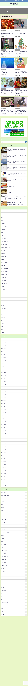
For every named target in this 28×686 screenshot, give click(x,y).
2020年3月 (3, 406)
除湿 (2, 232)
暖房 (13, 504)
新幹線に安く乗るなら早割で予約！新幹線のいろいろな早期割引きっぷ (16, 150)
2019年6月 (3, 424)
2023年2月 (3, 360)
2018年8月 (3, 452)
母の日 (3, 265)
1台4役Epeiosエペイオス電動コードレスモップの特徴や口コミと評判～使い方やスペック (16, 197)
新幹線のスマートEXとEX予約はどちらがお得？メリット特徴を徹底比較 (16, 162)
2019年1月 (3, 436)
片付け (2, 220)
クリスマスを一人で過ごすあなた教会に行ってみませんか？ (7, 53)
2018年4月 (3, 464)
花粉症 (2, 295)
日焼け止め (3, 308)
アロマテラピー (4, 323)
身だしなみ (3, 277)
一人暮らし (3, 289)
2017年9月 (3, 485)
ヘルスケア (3, 292)
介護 (2, 329)
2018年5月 (3, 461)
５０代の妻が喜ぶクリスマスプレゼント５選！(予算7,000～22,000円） (7, 112)
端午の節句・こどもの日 (7, 262)
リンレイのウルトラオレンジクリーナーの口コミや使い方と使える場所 (16, 156)
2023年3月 (3, 357)
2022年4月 (3, 384)
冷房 (13, 581)
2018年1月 (3, 473)
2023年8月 (3, 348)
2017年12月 (3, 476)
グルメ (2, 210)
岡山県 (3, 317)
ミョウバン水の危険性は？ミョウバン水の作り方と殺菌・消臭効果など (16, 186)
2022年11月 (3, 366)
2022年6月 (3, 378)
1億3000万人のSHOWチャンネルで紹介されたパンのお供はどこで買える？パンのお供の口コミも (16, 203)
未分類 (2, 332)
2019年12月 (3, 415)
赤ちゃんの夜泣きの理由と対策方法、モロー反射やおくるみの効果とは (16, 174)
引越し (2, 286)
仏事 (2, 326)
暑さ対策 (3, 302)
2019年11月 (3, 418)
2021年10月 (3, 397)
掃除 (2, 217)
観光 (2, 314)
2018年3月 (3, 467)
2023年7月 (3, 351)
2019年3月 (3, 430)
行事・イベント (4, 241)
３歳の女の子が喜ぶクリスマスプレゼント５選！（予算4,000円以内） (21, 92)
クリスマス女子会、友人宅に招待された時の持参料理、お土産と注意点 (7, 33)
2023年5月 (3, 354)
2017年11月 (3, 479)
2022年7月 (3, 375)
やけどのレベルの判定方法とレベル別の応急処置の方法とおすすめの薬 (16, 168)
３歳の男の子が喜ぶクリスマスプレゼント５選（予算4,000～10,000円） (21, 33)
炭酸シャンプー (4, 283)
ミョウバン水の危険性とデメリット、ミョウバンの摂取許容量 (16, 180)
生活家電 (3, 229)
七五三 (3, 253)
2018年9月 (3, 449)
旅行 (2, 235)
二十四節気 (3, 238)
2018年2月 (3, 470)
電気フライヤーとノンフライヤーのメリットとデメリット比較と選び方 (16, 192)
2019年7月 (3, 421)
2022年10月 (3, 369)
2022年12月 (3, 363)
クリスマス (4, 274)
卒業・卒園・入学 (6, 247)
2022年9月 (3, 372)
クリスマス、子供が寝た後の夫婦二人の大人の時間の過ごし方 (21, 72)
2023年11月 (3, 345)
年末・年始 (4, 244)
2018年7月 (3, 455)
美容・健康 (3, 280)
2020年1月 (3, 412)
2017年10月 (3, 482)
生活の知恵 (3, 223)
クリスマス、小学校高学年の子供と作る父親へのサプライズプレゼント (21, 53)
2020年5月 (3, 403)
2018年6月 (3, 458)
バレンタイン (5, 271)
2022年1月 (3, 394)
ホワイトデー (5, 268)
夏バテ (2, 305)
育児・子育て (4, 226)
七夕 (3, 259)
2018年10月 (3, 446)
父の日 (3, 250)
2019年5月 (3, 427)
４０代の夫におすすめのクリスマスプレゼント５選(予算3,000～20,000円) (21, 112)
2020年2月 (3, 409)
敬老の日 (4, 256)
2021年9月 (3, 400)
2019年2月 (3, 433)
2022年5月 (3, 381)
